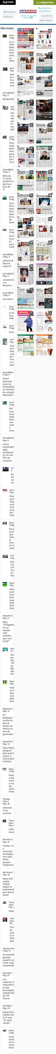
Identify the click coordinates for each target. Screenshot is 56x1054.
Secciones (11, 12)
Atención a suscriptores (45, 9)
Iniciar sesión (46, 20)
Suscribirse (47, 16)
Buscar (9, 16)
